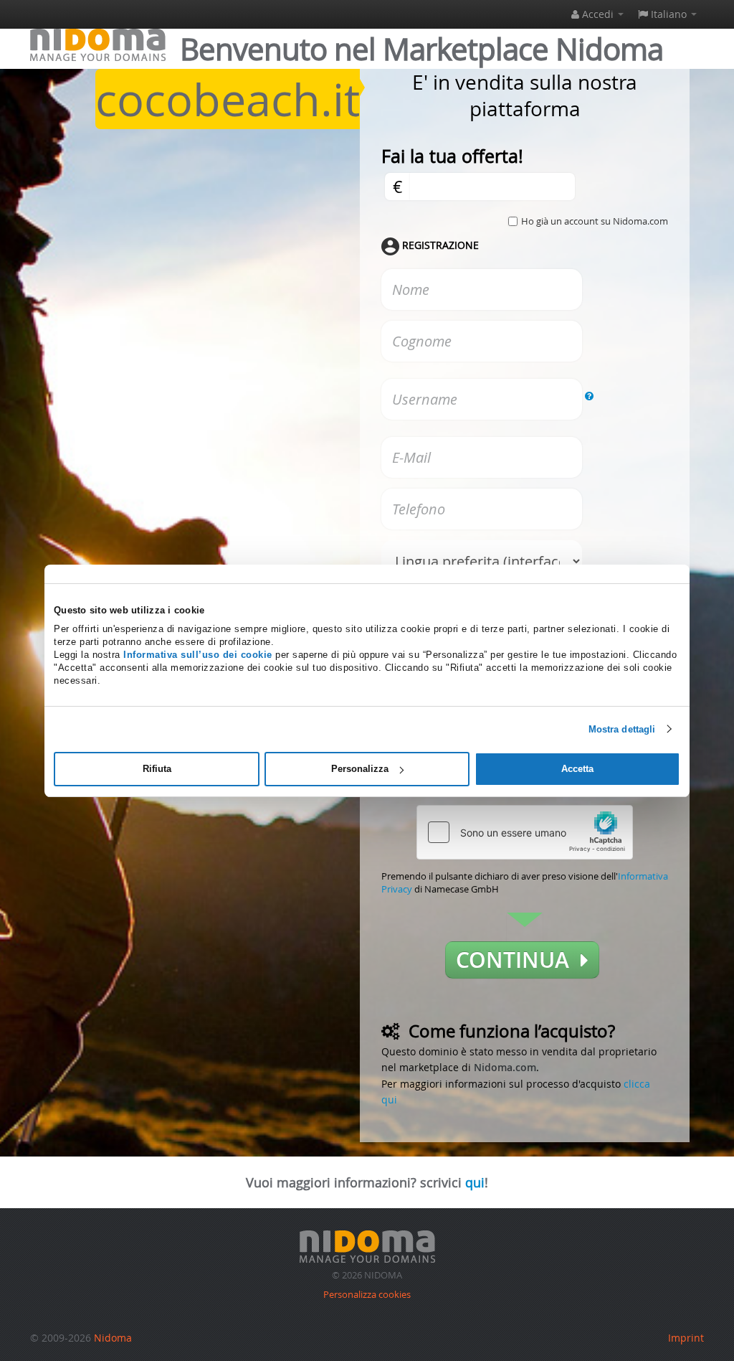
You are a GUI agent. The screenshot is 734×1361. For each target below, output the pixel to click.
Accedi (597, 14)
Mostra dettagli (622, 728)
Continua (518, 960)
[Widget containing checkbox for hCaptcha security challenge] (524, 832)
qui (475, 1182)
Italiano (669, 14)
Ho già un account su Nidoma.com (594, 221)
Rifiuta (157, 768)
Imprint (686, 1337)
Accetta (577, 768)
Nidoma (113, 1337)
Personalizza (360, 768)
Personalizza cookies (367, 1294)
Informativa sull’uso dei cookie (197, 654)
